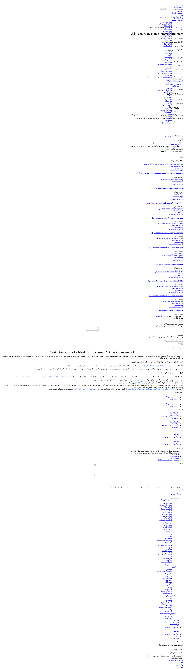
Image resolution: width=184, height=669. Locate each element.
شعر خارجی (168, 53)
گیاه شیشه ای (167, 593)
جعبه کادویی (168, 99)
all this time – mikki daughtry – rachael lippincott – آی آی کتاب (158, 173)
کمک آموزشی (167, 618)
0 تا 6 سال (168, 615)
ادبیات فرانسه (167, 516)
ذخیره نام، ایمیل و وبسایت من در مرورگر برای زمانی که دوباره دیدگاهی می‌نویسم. (155, 146)
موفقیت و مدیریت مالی (164, 58)
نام (181, 139)
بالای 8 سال (168, 47)
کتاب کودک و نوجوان (39, 376)
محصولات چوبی (167, 97)
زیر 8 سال (168, 531)
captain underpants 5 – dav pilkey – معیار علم (165, 203)
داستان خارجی (167, 503)
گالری (174, 567)
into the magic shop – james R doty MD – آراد (165, 281)
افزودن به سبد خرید (177, 79)
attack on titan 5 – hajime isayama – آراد (167, 233)
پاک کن (169, 598)
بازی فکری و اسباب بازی (168, 613)
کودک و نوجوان (167, 42)
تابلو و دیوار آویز (167, 105)
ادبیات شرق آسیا (166, 509)
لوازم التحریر (171, 114)
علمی (170, 55)
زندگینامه (169, 68)
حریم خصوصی (174, 418)
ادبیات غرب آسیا (166, 31)
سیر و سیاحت (167, 558)
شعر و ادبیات (167, 51)
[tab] (90, 84)
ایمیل (181, 142)
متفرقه (169, 88)
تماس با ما (176, 435)
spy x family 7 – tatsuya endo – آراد (169, 264)
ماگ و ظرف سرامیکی (164, 90)
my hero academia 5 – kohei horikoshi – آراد (166, 248)
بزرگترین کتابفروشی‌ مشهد (140, 382)
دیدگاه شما (179, 136)
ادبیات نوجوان (167, 44)
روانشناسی (168, 62)
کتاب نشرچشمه (64, 376)
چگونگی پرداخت (174, 399)
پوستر (170, 587)
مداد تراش (168, 120)
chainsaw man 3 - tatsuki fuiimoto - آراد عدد (167, 77)
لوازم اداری (168, 611)
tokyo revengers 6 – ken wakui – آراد (169, 188)
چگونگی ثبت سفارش (172, 395)
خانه (181, 27)
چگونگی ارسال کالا (173, 397)
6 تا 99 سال (168, 137)
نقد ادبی (169, 75)
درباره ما (176, 434)
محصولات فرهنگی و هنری (146, 365)
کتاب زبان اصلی (53, 376)
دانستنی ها (168, 57)
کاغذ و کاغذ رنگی (166, 123)
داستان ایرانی (167, 40)
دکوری (170, 103)
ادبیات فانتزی (167, 46)
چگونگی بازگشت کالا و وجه (170, 416)
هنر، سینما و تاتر (167, 69)
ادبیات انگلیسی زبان (165, 505)
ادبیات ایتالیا (168, 507)
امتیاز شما (179, 121)
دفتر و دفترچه (167, 605)
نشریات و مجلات (166, 80)
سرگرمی (169, 79)
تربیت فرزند (168, 60)
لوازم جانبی (168, 108)
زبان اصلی (168, 84)
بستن (181, 489)
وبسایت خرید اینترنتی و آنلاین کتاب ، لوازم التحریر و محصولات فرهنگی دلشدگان (150, 389)
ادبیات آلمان (168, 37)
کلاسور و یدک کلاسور (165, 607)
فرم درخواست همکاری (172, 437)
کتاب (174, 20)
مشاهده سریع (179, 168)
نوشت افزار (168, 116)
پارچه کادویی (168, 92)
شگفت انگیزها (174, 413)
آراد (182, 29)
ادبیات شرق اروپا (166, 514)
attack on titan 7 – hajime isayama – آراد (167, 218)
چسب (170, 609)
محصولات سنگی (166, 110)
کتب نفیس (168, 82)
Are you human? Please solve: (174, 149)
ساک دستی (168, 95)
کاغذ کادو (169, 574)
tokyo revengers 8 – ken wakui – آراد (169, 311)
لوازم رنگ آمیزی (166, 121)
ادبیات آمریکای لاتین (165, 38)
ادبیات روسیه (167, 29)
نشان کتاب (168, 101)
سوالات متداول (174, 415)
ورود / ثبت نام (175, 638)
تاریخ (170, 66)
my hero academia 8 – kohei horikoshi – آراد (166, 296)
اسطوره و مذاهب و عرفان (163, 73)
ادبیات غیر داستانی (166, 71)
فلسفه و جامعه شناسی (164, 64)
